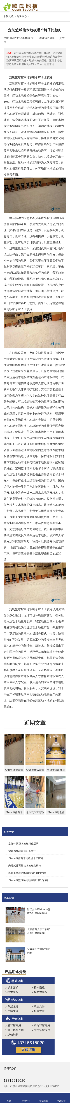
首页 (9, 1100)
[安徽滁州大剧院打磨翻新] (15, 955)
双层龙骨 (38, 1006)
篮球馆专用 (13, 1025)
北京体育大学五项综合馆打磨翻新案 (38, 931)
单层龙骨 (11, 1006)
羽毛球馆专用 (41, 1025)
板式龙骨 (38, 1011)
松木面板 (11, 992)
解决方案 (43, 1100)
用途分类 (17, 1019)
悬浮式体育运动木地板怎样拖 (24, 865)
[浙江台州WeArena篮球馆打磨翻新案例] (15, 915)
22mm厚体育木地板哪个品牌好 (25, 858)
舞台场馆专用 (14, 1030)
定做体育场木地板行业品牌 (23, 843)
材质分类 (17, 981)
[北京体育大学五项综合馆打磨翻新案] (15, 935)
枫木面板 (11, 987)
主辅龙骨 (11, 1011)
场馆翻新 (11, 1034)
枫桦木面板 (39, 992)
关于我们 (10, 1068)
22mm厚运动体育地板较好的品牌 (27, 872)
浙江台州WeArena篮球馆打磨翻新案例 (38, 911)
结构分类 (17, 1000)
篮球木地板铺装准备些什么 (23, 851)
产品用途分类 (15, 971)
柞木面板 (38, 987)
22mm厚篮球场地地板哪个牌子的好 (28, 880)
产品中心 (26, 1100)
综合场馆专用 (41, 1030)
